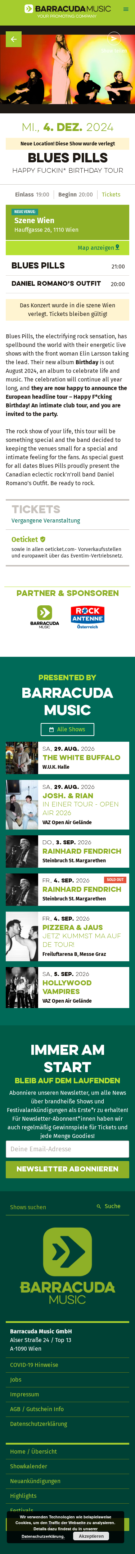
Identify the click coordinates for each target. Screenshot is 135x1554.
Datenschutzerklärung (38, 1423)
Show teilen (114, 51)
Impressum (24, 1394)
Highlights (23, 1495)
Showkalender (28, 1466)
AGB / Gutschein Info (37, 1409)
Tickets (111, 194)
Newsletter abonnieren (67, 1170)
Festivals (21, 1510)
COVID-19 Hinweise (34, 1364)
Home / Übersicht (33, 1451)
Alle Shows (71, 729)
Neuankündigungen (35, 1481)
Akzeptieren (91, 1536)
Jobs (15, 1379)
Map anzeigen (96, 247)
